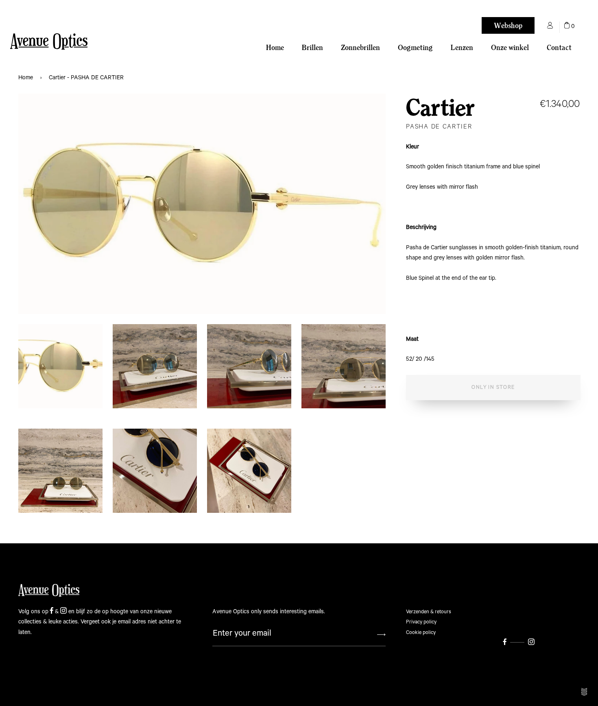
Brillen (312, 47)
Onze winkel (510, 47)
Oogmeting (415, 47)
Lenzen (462, 47)
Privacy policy (421, 622)
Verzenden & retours (428, 612)
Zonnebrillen (360, 47)
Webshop (508, 25)
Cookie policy (421, 633)
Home (275, 47)
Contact (559, 47)
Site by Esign (584, 692)
